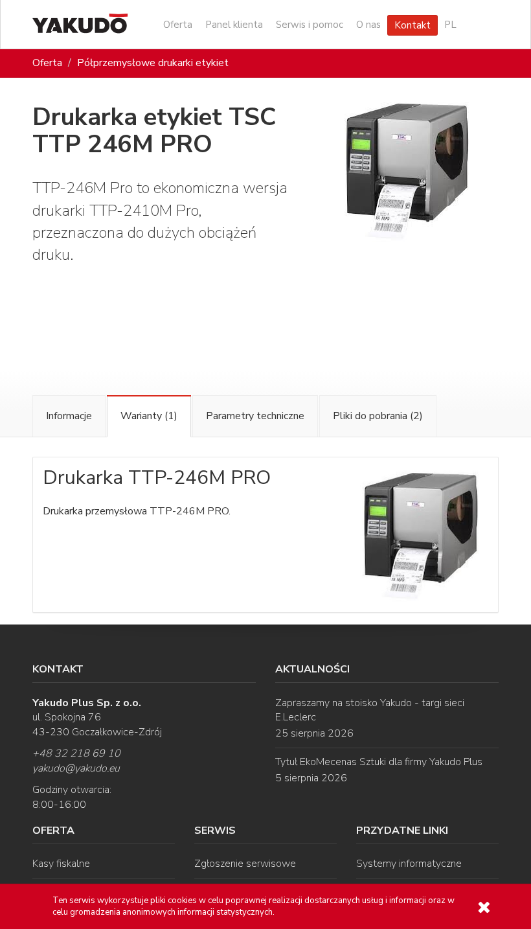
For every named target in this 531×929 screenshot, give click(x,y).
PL (450, 24)
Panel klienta (234, 24)
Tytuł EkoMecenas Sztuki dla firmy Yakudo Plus (378, 762)
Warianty (148, 416)
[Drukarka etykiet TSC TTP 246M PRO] (407, 170)
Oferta (177, 24)
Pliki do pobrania (378, 416)
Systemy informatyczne (409, 863)
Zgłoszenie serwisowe (245, 863)
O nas (368, 24)
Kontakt (412, 25)
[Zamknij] (484, 907)
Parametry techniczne (255, 416)
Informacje (69, 416)
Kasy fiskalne (61, 863)
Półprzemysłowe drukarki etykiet (153, 63)
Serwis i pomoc (309, 24)
